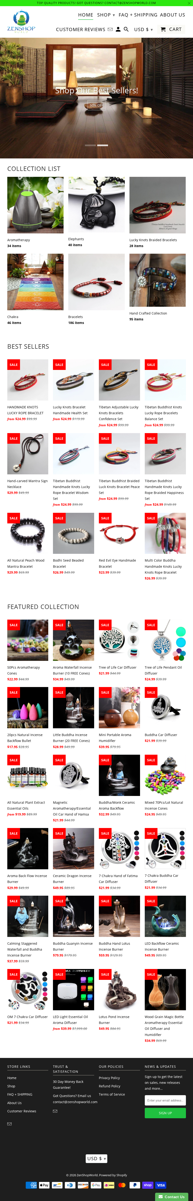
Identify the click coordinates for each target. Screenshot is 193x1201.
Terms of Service (112, 1094)
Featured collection (43, 606)
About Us (14, 1103)
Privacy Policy (109, 1078)
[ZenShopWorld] (21, 21)
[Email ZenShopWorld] (9, 1124)
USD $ (96, 1158)
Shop (11, 1086)
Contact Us (174, 1197)
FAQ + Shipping (138, 15)
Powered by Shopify (113, 1175)
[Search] (126, 30)
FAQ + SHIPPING (19, 1094)
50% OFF (96, 105)
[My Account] (118, 30)
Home (11, 1078)
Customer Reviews (21, 1111)
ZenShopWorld (87, 1175)
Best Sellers (28, 346)
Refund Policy (109, 1086)
